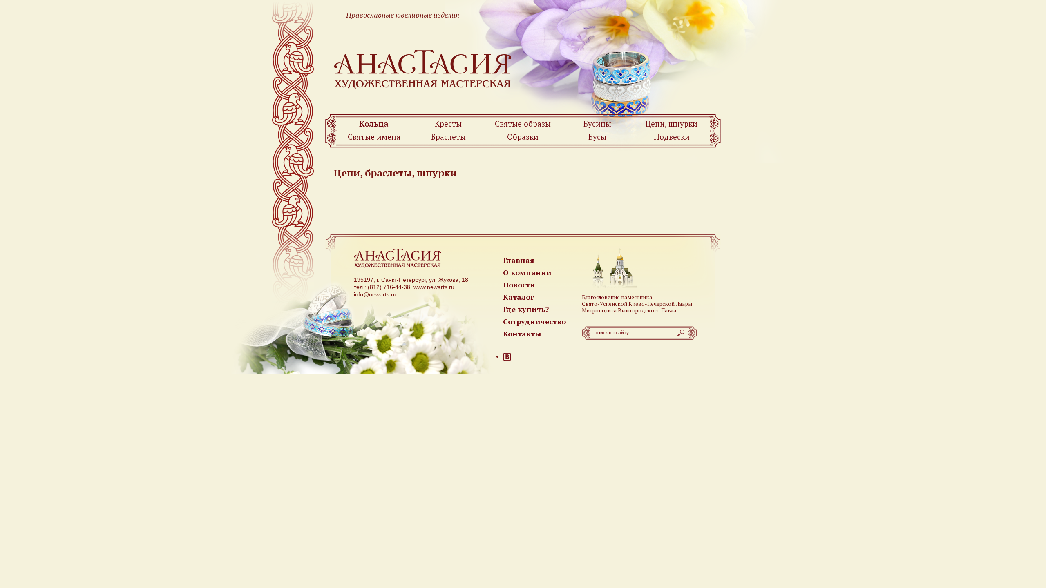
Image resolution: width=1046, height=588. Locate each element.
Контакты (522, 334)
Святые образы (523, 123)
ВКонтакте (507, 357)
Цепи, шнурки (671, 123)
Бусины (597, 123)
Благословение (601, 297)
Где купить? (526, 309)
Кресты (448, 123)
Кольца (374, 123)
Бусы (597, 136)
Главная (518, 260)
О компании (527, 272)
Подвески (672, 136)
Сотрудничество (534, 321)
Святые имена (374, 136)
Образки (523, 136)
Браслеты (448, 136)
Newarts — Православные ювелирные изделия (423, 69)
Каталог (518, 297)
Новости (519, 285)
